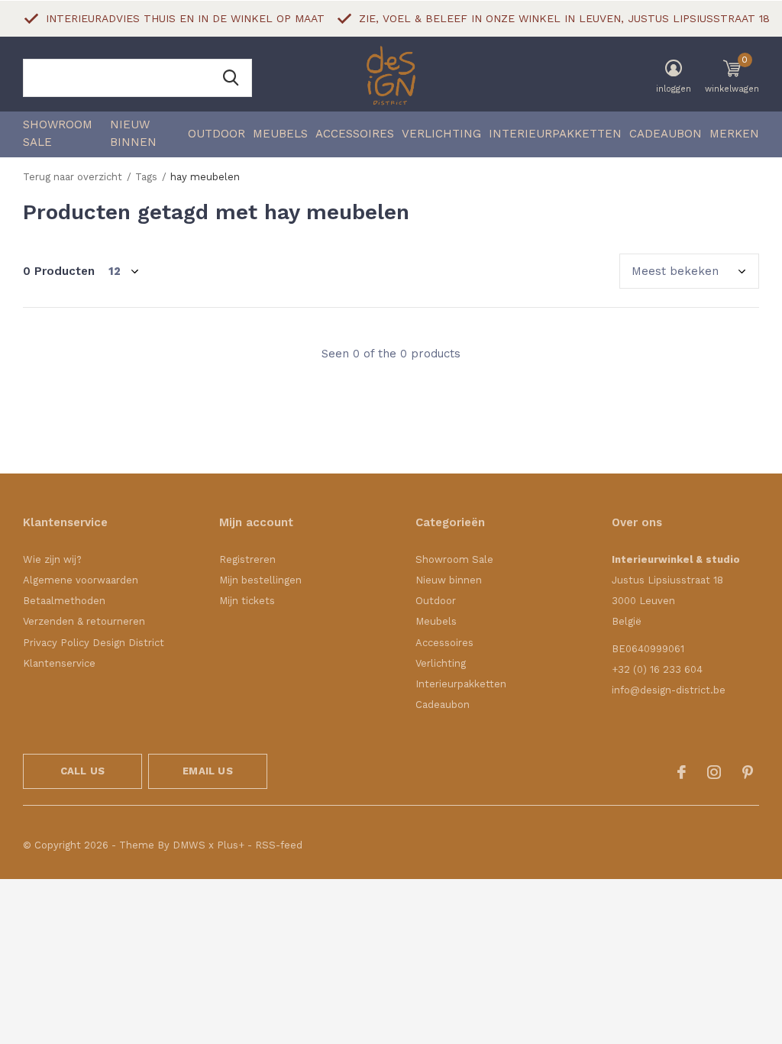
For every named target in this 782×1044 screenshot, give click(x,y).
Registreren (247, 559)
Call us (82, 771)
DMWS (189, 845)
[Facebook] (681, 772)
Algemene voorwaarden (80, 580)
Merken (734, 134)
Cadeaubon (665, 134)
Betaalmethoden (64, 600)
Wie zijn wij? (52, 559)
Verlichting (441, 134)
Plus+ (230, 845)
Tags (146, 177)
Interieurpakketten (555, 134)
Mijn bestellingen (260, 580)
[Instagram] (714, 772)
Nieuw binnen (133, 134)
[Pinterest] (747, 772)
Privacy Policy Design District (93, 642)
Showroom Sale (57, 134)
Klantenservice (59, 663)
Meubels (280, 134)
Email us (207, 771)
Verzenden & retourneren (84, 621)
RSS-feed (278, 845)
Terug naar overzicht (72, 177)
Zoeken (230, 78)
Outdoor (216, 134)
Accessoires (354, 134)
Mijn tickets (247, 600)
